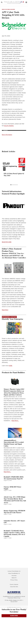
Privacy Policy (14, 580)
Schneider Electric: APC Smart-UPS (14, 522)
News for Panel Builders (8, 9)
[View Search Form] (1, 2)
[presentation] (14, 162)
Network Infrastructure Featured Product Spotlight (13, 192)
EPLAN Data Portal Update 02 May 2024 (14, 174)
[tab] (10, 184)
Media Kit (14, 577)
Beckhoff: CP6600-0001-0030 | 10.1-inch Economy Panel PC (14, 478)
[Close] (27, 609)
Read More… (15, 420)
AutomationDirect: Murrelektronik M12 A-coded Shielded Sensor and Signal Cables (14, 443)
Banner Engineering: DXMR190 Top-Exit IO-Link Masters (14, 511)
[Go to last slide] (4, 169)
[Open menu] (26, 2)
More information (7, 134)
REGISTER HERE (6, 242)
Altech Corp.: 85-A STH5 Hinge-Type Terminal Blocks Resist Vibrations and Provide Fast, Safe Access (15, 499)
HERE (10, 365)
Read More (5, 310)
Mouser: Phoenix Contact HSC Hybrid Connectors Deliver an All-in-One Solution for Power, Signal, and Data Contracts (14, 392)
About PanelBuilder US (14, 573)
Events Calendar (14, 584)
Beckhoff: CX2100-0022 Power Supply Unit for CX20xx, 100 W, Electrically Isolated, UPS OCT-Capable (14, 533)
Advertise (14, 575)
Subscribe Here (14, 586)
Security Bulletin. (9, 125)
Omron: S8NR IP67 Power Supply (12, 488)
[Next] (23, 169)
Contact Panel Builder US (14, 571)
